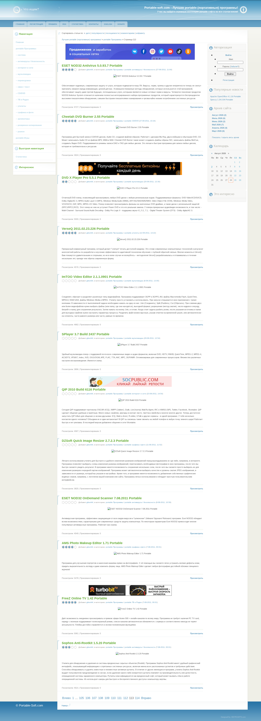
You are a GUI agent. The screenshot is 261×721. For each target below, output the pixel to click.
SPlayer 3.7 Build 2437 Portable (85, 334)
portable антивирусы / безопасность (140, 70)
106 (87, 698)
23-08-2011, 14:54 (154, 394)
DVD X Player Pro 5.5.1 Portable (86, 177)
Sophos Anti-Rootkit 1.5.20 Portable (89, 643)
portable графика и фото (135, 445)
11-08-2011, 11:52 (154, 445)
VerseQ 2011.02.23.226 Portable (85, 228)
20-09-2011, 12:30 (152, 182)
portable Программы (114, 70)
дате (88, 33)
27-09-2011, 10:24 (147, 121)
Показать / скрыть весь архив (225, 137)
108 (100, 698)
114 (137, 698)
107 (94, 698)
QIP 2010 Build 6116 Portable (84, 389)
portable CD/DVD (132, 121)
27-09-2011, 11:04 (164, 70)
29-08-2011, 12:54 (152, 338)
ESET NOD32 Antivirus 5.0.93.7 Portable (92, 65)
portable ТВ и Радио (133, 602)
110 (113, 698)
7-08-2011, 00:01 (154, 547)
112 (125, 698)
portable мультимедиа (134, 182)
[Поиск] (16, 9)
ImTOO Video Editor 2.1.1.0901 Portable (92, 277)
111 (119, 698)
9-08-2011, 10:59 (163, 502)
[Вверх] (66, 705)
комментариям (127, 33)
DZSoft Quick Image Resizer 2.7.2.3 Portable (95, 440)
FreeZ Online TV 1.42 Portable (84, 598)
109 (107, 698)
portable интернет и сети (135, 394)
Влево (66, 698)
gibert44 (89, 70)
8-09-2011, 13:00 (151, 281)
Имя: (231, 59)
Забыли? (234, 66)
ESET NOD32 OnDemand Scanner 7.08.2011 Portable (102, 498)
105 (81, 698)
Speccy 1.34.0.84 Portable (221, 100)
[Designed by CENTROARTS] (234, 717)
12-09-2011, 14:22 (147, 233)
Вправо (146, 698)
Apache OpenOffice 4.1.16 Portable (225, 96)
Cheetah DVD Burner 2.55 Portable (88, 116)
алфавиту (140, 33)
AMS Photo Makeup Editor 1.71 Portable (92, 543)
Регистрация (228, 80)
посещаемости (112, 33)
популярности (98, 33)
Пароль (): (231, 66)
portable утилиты (132, 233)
